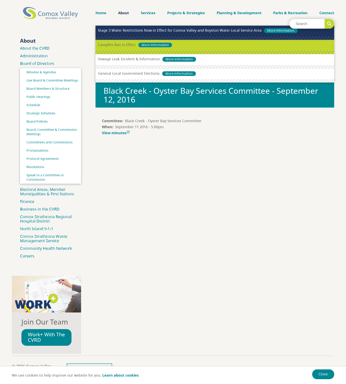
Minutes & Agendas (41, 72)
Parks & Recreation (290, 12)
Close (323, 374)
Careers (27, 256)
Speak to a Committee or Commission (45, 177)
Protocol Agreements (42, 158)
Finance (27, 201)
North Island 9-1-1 (36, 228)
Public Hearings (38, 97)
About (123, 12)
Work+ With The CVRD (46, 337)
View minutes (116, 132)
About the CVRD (35, 48)
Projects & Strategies (186, 12)
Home (101, 12)
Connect (326, 12)
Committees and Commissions (49, 142)
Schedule (33, 105)
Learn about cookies (120, 375)
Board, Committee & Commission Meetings (51, 131)
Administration (34, 55)
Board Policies (37, 121)
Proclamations (37, 150)
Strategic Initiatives (40, 113)
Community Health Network (46, 248)
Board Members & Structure (47, 88)
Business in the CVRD (39, 209)
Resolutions (35, 167)
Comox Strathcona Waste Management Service (43, 238)
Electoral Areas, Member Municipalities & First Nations (47, 192)
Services (148, 12)
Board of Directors (37, 63)
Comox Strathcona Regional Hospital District (46, 219)
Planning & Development (239, 12)
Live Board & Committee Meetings (52, 80)
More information (281, 30)
